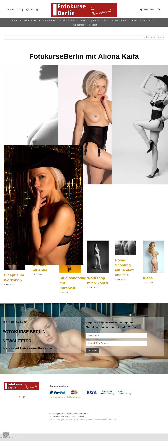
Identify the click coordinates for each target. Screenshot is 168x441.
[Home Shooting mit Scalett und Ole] (125, 242)
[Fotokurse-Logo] (84, 3)
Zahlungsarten (86, 420)
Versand (112, 420)
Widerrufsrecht (100, 420)
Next (160, 37)
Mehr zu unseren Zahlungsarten (65, 397)
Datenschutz (55, 420)
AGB (76, 420)
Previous (150, 37)
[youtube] (32, 10)
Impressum (67, 420)
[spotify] (37, 10)
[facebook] (23, 10)
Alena (148, 278)
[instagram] (27, 10)
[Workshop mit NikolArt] (98, 242)
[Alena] (153, 242)
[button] (6, 435)
